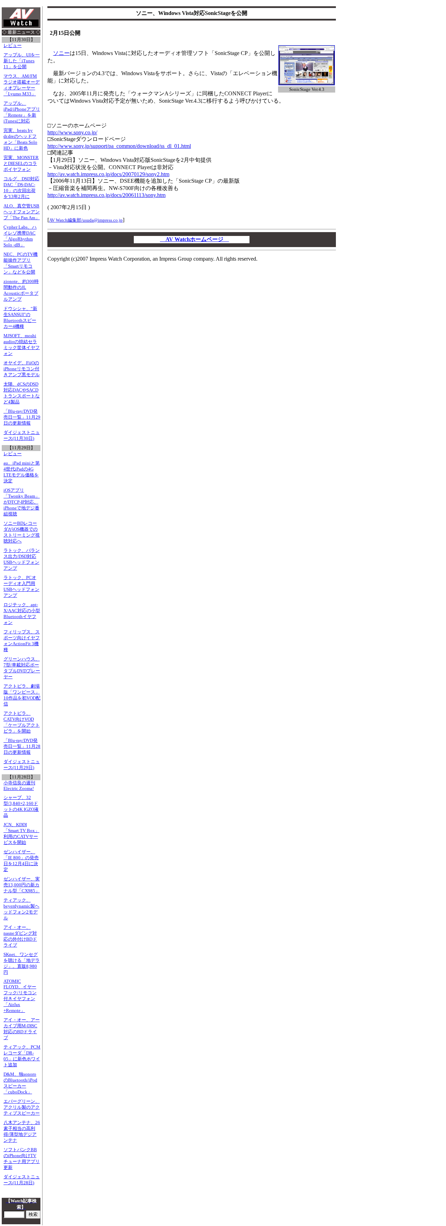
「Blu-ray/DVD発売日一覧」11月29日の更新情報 (21, 417)
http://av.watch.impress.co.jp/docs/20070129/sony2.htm (108, 174)
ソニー (61, 53)
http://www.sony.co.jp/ (72, 132)
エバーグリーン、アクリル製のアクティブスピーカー (21, 1107)
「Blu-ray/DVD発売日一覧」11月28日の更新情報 (21, 746)
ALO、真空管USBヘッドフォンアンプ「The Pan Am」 (21, 212)
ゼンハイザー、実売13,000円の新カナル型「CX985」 (21, 885)
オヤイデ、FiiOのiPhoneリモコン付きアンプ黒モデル (21, 369)
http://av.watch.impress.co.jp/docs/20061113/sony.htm (106, 195)
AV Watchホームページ (194, 239)
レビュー (12, 45)
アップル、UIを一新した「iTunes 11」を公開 (21, 61)
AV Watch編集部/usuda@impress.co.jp (86, 220)
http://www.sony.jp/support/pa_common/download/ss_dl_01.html (119, 146)
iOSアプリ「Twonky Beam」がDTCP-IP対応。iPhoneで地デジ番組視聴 (21, 502)
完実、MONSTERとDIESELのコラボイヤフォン (21, 163)
